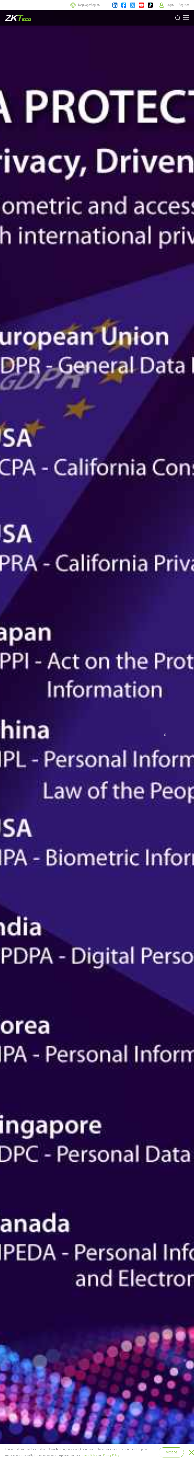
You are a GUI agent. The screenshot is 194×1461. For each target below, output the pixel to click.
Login (170, 5)
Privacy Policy (111, 1455)
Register (184, 5)
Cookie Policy (89, 1455)
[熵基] (18, 18)
